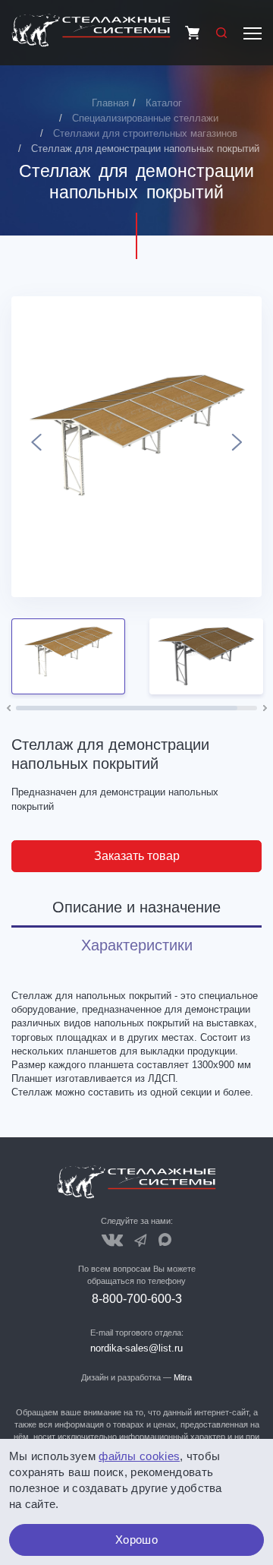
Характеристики (137, 945)
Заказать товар (137, 855)
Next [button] (237, 446)
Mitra (183, 1377)
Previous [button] (36, 446)
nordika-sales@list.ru (136, 1348)
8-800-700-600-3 (137, 1298)
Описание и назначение (136, 907)
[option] (136, 446)
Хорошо (136, 1539)
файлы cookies (139, 1456)
